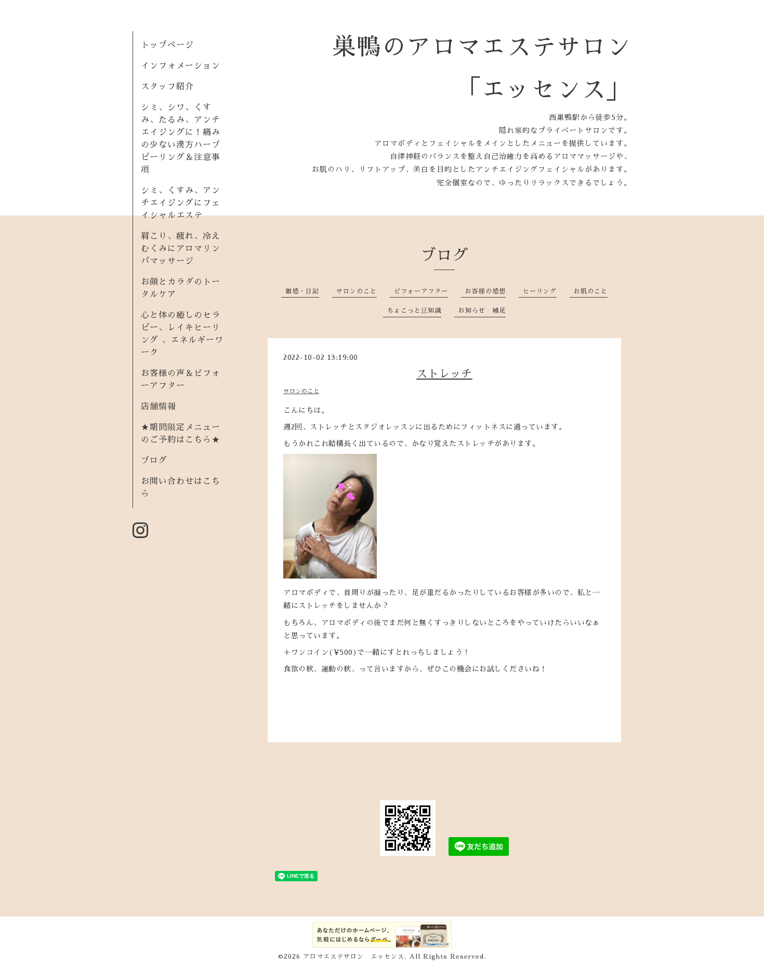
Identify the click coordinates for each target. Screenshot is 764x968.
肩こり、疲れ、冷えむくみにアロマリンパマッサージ (180, 248)
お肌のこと (591, 291)
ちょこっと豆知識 (414, 310)
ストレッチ (444, 373)
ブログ (154, 460)
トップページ (167, 45)
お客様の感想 (485, 291)
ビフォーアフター (421, 291)
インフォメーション (180, 66)
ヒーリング (540, 291)
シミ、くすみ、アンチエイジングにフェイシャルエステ (180, 203)
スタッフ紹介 (167, 87)
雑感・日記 (302, 291)
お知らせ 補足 (482, 310)
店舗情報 (158, 406)
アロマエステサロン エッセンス (353, 956)
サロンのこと (356, 291)
